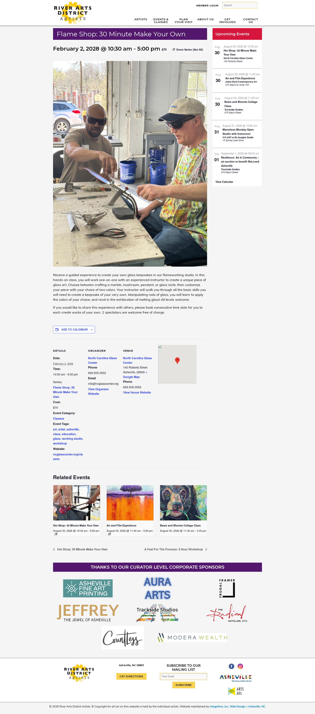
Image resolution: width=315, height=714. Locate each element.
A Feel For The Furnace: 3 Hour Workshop (174, 549)
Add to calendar (74, 329)
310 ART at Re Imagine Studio (238, 137)
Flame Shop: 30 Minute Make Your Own (65, 392)
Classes (58, 418)
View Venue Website (137, 392)
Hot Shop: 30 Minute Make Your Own (76, 525)
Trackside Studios (233, 109)
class (56, 434)
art (55, 429)
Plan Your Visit (184, 21)
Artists (140, 19)
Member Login (207, 5)
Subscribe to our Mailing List (184, 668)
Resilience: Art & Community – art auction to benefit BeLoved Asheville (240, 161)
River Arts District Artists (71, 3)
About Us (205, 19)
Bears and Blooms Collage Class (180, 525)
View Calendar (224, 182)
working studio (72, 438)
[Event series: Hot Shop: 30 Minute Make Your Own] (56, 534)
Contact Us (250, 21)
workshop (60, 443)
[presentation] (76, 502)
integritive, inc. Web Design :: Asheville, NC (237, 706)
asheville (73, 429)
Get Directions (131, 676)
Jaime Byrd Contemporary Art (241, 81)
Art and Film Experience (121, 525)
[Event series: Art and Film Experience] (109, 534)
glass (57, 438)
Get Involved (227, 21)
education (69, 434)
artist (61, 429)
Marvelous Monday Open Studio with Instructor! (238, 131)
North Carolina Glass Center (238, 58)
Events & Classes (161, 21)
